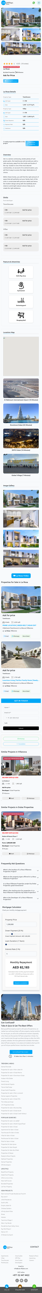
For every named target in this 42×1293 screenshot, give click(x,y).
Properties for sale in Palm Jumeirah (12, 1093)
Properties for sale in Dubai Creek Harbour (14, 1113)
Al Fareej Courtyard (7, 1235)
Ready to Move (33, 1256)
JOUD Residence (6, 1199)
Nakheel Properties (7, 1159)
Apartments (4, 1256)
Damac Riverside (6, 1066)
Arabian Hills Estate (7, 1078)
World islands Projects (7, 1084)
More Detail (26, 636)
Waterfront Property (7, 1175)
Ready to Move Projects (8, 1156)
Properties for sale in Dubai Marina (11, 1072)
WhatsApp (22, 738)
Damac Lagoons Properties (9, 1096)
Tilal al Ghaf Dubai (6, 1087)
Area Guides (18, 1256)
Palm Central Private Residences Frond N (13, 1194)
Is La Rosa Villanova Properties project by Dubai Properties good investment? (19, 884)
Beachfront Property (7, 1172)
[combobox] (6, 718)
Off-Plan (17, 1258)
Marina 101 (4, 1232)
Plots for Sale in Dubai (7, 1141)
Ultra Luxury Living (6, 1178)
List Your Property (6, 1186)
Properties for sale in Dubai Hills (10, 1099)
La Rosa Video (22, 576)
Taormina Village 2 (6, 1220)
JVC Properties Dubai (7, 1105)
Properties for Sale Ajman (8, 1144)
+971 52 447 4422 (21, 1275)
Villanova (20, 72)
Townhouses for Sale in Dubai (10, 1132)
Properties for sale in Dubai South (11, 1110)
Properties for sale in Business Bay (11, 1108)
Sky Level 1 (4, 1196)
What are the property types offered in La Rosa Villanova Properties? (19, 877)
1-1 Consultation (21, 744)
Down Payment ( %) (14, 930)
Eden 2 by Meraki (6, 1223)
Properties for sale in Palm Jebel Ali (11, 1069)
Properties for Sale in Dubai (9, 1126)
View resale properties (32, 143)
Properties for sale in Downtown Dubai (12, 1075)
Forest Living (5, 1081)
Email (6, 636)
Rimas (3, 1214)
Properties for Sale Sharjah (9, 1147)
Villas (24, 108)
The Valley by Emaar (7, 1102)
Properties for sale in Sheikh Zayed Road (13, 1124)
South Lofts (4, 1202)
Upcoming (32, 1258)
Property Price (11, 919)
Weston (3, 1217)
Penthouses (4, 1262)
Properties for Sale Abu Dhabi (10, 1150)
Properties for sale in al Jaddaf (10, 1121)
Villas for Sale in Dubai (7, 1135)
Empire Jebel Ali (6, 1205)
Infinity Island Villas (7, 1211)
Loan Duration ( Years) (14, 941)
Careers (31, 1260)
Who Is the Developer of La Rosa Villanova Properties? (18, 898)
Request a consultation (21, 983)
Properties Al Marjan (7, 1153)
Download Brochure (11, 81)
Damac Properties (6, 1162)
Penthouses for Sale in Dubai (9, 1138)
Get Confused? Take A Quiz (20, 1052)
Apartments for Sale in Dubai (9, 1129)
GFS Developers (6, 1165)
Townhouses (26, 97)
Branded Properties (7, 1183)
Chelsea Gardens (6, 1208)
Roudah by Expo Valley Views (10, 1226)
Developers (18, 1262)
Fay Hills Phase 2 (6, 1229)
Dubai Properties (9, 72)
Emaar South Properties (8, 1090)
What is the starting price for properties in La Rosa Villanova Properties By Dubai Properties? (19, 891)
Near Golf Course (6, 1181)
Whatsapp (16, 636)
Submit (21, 728)
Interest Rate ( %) (12, 949)
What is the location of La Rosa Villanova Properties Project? (17, 870)
